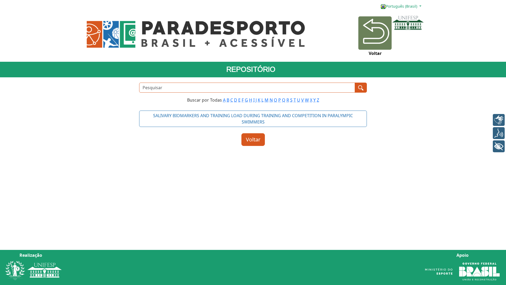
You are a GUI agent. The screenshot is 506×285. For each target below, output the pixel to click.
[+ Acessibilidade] (499, 146)
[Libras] (499, 120)
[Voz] (499, 133)
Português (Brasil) (402, 6)
